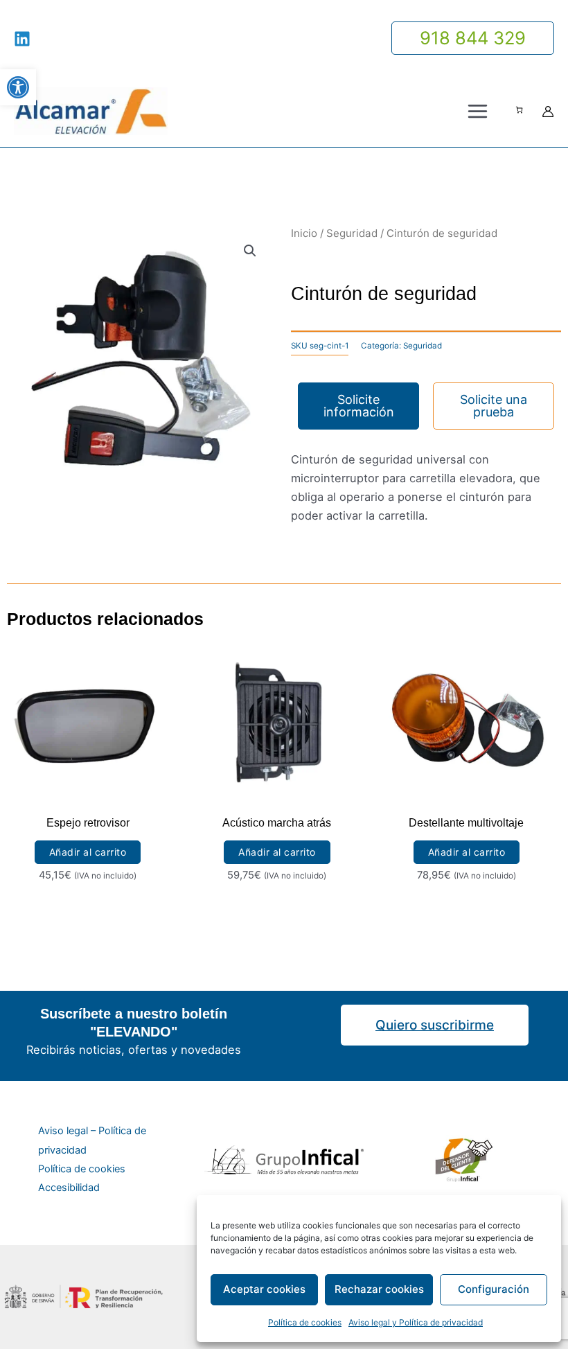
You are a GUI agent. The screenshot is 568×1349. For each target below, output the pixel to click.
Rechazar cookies (379, 1289)
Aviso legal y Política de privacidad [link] (415, 1322)
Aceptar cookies (264, 1289)
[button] (250, 250)
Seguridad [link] (352, 233)
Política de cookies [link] (304, 1322)
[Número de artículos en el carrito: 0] (519, 109)
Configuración (493, 1289)
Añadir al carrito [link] (88, 852)
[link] (18, 87)
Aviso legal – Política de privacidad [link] (92, 1140)
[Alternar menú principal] (477, 111)
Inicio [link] (304, 233)
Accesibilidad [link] (69, 1187)
